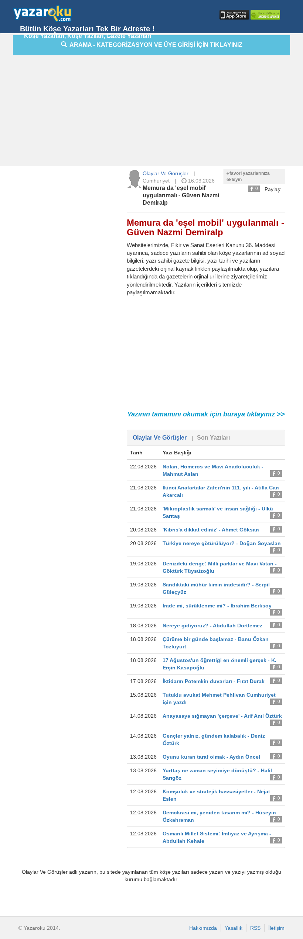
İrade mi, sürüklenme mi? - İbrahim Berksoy (217, 606)
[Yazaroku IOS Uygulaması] (233, 14)
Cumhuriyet (156, 181)
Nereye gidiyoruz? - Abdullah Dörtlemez (212, 625)
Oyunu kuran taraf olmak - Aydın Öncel (211, 757)
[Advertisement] (158, 112)
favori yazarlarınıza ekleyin (248, 176)
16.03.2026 (201, 181)
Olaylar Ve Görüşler (165, 173)
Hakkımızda (203, 928)
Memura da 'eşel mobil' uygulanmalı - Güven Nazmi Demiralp (181, 195)
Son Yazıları (213, 437)
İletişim (276, 928)
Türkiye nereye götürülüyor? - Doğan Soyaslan (222, 543)
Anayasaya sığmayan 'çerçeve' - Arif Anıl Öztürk (222, 716)
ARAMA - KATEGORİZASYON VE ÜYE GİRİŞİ (154, 45)
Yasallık (233, 928)
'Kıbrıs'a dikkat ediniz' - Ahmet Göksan (211, 530)
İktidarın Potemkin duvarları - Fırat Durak (214, 681)
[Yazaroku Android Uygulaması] (264, 14)
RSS (255, 928)
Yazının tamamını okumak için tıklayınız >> (206, 414)
